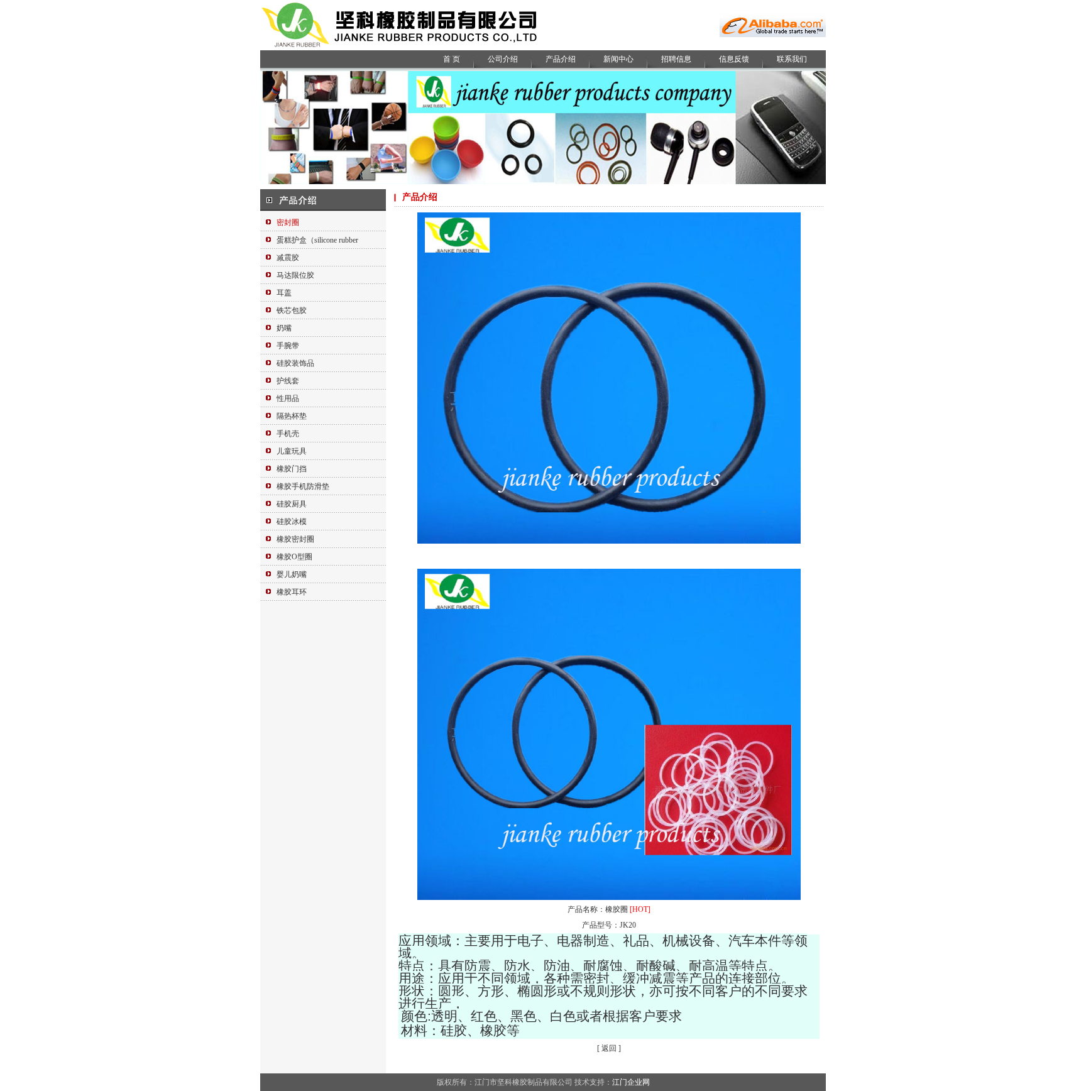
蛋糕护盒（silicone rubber (317, 240)
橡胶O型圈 (294, 556)
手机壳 (288, 433)
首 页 (451, 59)
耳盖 (284, 292)
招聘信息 (676, 59)
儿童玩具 (292, 451)
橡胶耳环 (292, 592)
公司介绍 (503, 59)
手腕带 (288, 345)
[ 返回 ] (609, 1048)
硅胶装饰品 (295, 363)
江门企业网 (631, 1082)
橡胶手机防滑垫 (303, 486)
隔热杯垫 (292, 416)
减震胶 (288, 257)
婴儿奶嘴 (292, 574)
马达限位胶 (295, 275)
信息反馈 (734, 59)
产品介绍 (561, 59)
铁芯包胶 (292, 310)
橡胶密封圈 (295, 539)
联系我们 (792, 59)
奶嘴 (284, 328)
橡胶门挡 (292, 468)
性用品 (288, 398)
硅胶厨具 (292, 504)
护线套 (288, 380)
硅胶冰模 (292, 521)
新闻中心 (618, 59)
